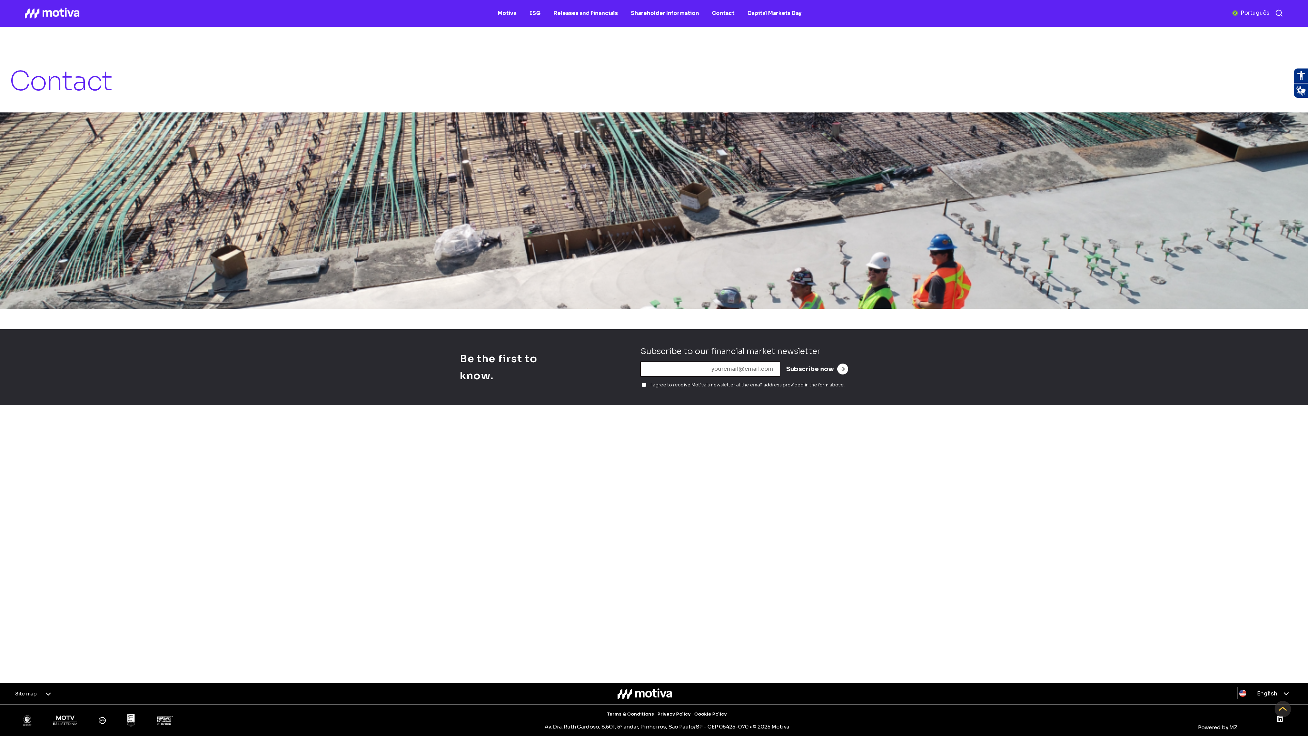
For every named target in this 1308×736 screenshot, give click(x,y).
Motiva (507, 13)
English (1267, 693)
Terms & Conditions (630, 714)
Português (1255, 12)
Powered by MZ (1217, 727)
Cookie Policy (710, 714)
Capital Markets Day (774, 13)
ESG (535, 13)
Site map (26, 693)
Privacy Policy (674, 714)
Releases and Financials (586, 13)
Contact (723, 13)
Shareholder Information (665, 13)
